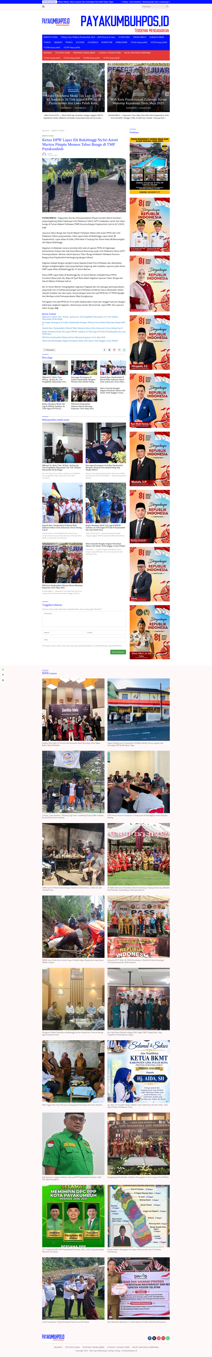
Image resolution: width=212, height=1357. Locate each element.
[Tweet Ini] (109, 350)
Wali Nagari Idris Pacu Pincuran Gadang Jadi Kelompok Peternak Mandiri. (72, 1105)
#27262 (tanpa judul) (139, 42)
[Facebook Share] (104, 350)
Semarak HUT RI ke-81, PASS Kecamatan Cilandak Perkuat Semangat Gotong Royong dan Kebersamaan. (135, 961)
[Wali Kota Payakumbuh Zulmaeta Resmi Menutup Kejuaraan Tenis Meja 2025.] (84, 394)
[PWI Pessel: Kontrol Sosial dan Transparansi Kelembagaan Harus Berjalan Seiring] (138, 782)
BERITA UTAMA (51, 37)
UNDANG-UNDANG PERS (110, 53)
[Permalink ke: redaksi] (44, 154)
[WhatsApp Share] (3, 669)
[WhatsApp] (168, 1338)
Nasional (142, 125)
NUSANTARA (124, 37)
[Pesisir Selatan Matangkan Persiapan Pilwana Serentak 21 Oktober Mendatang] (138, 1216)
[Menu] (44, 6)
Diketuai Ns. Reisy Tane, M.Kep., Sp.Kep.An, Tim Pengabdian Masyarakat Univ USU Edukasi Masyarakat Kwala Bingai (80, 318)
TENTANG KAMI (62, 53)
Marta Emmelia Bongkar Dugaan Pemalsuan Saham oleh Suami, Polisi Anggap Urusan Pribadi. (80, 341)
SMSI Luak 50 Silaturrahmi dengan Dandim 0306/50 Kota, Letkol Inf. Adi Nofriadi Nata (165, 2)
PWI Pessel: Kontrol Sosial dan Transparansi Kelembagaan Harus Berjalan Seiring (87, 2)
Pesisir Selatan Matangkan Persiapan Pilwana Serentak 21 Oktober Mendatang (134, 1250)
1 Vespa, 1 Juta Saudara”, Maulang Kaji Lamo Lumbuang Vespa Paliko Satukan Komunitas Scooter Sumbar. (73, 816)
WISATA (69, 42)
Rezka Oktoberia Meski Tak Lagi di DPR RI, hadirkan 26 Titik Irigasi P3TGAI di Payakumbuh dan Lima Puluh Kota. (84, 333)
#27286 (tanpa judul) (52, 47)
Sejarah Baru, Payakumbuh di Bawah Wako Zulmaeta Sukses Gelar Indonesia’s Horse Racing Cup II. (138, 99)
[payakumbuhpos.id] (56, 23)
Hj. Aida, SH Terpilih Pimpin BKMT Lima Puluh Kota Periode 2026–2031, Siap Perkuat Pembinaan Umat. (137, 1106)
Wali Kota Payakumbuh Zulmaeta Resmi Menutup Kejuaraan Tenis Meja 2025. (74, 337)
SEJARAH (58, 42)
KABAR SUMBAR (157, 37)
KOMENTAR (106, 42)
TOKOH (47, 42)
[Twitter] (154, 1338)
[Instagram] (159, 1338)
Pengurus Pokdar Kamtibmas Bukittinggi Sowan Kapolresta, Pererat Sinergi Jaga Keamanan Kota (72, 1033)
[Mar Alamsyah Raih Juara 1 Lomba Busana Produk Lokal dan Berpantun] (138, 1288)
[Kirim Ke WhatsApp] (124, 350)
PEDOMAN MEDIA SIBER (84, 53)
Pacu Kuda (151, 125)
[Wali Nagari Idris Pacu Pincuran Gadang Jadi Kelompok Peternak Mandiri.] (73, 1071)
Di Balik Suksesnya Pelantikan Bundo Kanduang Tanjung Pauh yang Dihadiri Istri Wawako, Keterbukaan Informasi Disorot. (138, 889)
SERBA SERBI (121, 42)
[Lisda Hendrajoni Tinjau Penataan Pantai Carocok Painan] (73, 1288)
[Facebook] (150, 1338)
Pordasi (159, 125)
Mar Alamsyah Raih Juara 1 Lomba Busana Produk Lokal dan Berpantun (136, 1322)
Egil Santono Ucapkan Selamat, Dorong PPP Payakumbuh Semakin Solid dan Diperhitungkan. (71, 1178)
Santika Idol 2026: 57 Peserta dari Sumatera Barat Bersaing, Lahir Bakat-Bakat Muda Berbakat (71, 744)
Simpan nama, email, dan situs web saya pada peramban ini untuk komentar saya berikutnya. (83, 646)
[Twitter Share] (3, 680)
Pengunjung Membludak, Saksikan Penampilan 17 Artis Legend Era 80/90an (138, 1177)
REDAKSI (48, 53)
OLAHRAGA (93, 42)
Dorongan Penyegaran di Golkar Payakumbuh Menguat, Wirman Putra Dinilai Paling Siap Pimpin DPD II (73, 99)
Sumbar (166, 125)
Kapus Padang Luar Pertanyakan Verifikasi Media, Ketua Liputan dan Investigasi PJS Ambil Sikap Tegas (135, 744)
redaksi (49, 153)
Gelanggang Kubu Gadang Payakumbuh (123, 125)
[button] (167, 6)
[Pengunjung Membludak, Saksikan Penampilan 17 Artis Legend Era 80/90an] (138, 1144)
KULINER (80, 42)
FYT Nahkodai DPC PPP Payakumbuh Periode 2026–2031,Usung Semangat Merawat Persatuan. (73, 1250)
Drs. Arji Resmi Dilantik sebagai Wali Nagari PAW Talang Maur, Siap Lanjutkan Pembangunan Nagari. (134, 1033)
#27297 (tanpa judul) (72, 47)
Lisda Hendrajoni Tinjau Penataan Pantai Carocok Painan (65, 1322)
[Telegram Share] (119, 350)
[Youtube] (163, 1338)
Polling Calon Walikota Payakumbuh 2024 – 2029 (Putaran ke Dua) (88, 37)
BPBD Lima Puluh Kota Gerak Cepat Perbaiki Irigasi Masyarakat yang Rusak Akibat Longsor (73, 961)
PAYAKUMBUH (139, 37)
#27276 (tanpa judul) (159, 42)
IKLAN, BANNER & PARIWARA (137, 53)
